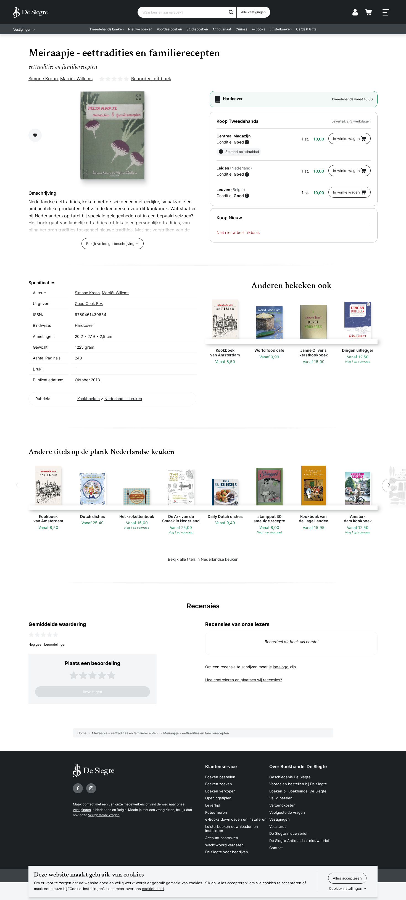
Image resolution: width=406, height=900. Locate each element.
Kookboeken (88, 398)
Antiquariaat (221, 29)
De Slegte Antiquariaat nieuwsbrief (299, 840)
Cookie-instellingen (345, 888)
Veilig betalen (280, 798)
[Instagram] (91, 788)
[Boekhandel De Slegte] (30, 12)
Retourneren (216, 812)
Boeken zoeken (218, 784)
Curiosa (241, 29)
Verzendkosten (282, 805)
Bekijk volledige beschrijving (110, 243)
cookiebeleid (153, 888)
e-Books (258, 29)
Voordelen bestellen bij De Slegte (298, 784)
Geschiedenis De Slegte (290, 777)
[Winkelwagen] (368, 12)
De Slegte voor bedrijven (226, 852)
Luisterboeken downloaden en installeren (231, 828)
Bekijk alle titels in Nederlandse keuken (203, 559)
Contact (276, 848)
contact (88, 804)
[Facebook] (78, 788)
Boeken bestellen (220, 777)
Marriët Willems (76, 78)
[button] (17, 485)
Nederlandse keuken (123, 398)
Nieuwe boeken (140, 29)
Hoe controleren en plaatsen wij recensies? (243, 679)
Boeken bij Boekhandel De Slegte (297, 791)
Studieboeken (197, 29)
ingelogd (281, 666)
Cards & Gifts (306, 29)
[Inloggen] (355, 12)
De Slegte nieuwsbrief (288, 833)
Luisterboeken (281, 29)
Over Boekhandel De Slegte (298, 766)
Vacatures (277, 826)
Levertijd (212, 805)
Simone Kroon (43, 78)
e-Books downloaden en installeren (236, 819)
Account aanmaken (221, 838)
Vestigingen (279, 819)
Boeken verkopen (220, 791)
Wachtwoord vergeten (224, 845)
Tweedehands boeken (106, 29)
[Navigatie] (386, 12)
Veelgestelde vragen (104, 815)
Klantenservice (221, 766)
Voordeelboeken (169, 29)
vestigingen (82, 810)
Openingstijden (218, 798)
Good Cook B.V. (89, 303)
